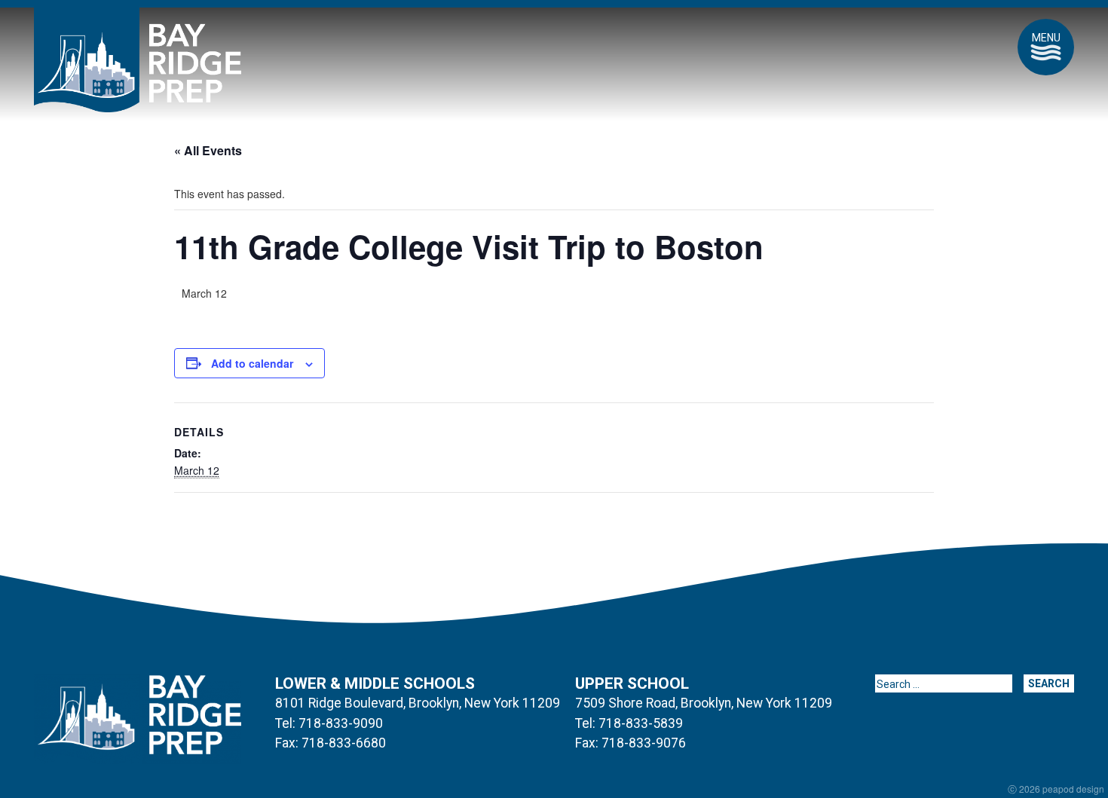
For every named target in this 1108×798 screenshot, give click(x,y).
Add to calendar (252, 363)
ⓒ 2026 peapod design (1056, 789)
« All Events (208, 150)
